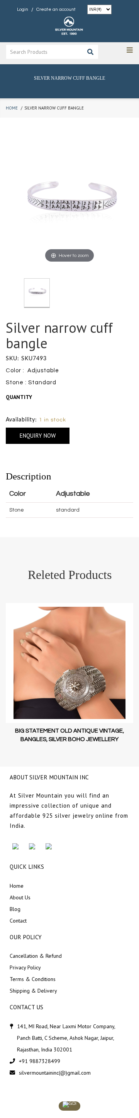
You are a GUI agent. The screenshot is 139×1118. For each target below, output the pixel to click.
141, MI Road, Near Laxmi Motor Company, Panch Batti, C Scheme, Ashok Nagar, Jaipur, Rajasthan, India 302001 (66, 1038)
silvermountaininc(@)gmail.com (55, 1072)
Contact (18, 920)
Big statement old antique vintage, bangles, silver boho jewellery (69, 735)
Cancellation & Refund (36, 955)
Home (17, 885)
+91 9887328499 (39, 1061)
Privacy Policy (25, 967)
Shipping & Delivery (33, 990)
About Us (20, 897)
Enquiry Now (38, 435)
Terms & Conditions (33, 979)
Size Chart (21, 408)
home (12, 108)
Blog (15, 909)
